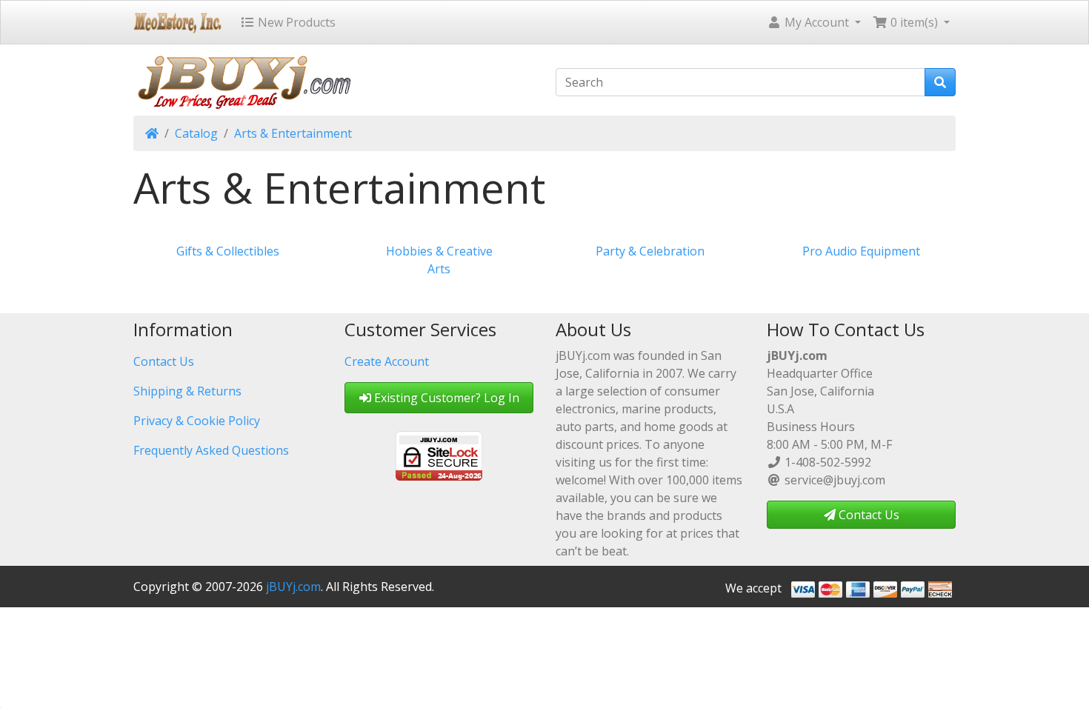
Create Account (386, 361)
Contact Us (163, 361)
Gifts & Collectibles (227, 251)
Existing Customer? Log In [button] (445, 398)
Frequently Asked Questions (211, 450)
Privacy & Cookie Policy (196, 421)
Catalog (196, 133)
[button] (814, 22)
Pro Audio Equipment (861, 251)
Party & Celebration (650, 251)
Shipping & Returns (187, 391)
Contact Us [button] (867, 515)
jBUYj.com (293, 586)
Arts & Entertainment (293, 133)
